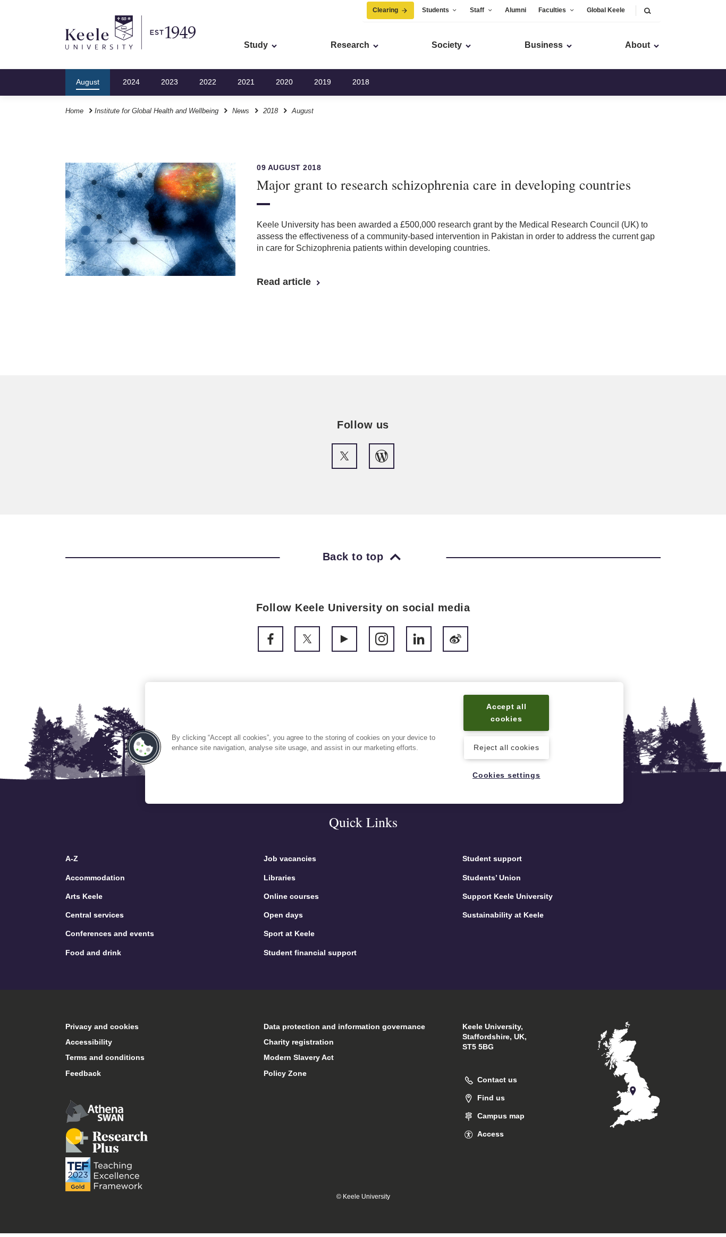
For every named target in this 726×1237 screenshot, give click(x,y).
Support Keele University (507, 896)
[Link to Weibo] (455, 639)
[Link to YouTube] (344, 639)
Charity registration (299, 1042)
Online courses (291, 896)
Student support (492, 858)
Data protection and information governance (344, 1026)
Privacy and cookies (102, 1026)
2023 (169, 82)
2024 (131, 82)
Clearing (385, 10)
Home (74, 111)
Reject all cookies (506, 747)
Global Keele (606, 10)
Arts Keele (84, 896)
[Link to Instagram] (381, 639)
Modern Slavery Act (299, 1057)
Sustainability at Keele (503, 915)
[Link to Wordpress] (381, 456)
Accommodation (95, 877)
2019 (322, 82)
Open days (283, 915)
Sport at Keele (289, 933)
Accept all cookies (506, 712)
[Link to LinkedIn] (419, 639)
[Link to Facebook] (270, 639)
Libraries (280, 877)
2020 (284, 82)
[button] (647, 10)
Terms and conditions (105, 1057)
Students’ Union (491, 877)
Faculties (552, 10)
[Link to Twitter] (344, 456)
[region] (384, 743)
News (240, 111)
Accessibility (88, 1042)
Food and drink (93, 952)
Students (435, 10)
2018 (360, 82)
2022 (207, 82)
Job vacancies (290, 858)
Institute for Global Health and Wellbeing (156, 111)
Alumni (515, 10)
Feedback (83, 1073)
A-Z (71, 858)
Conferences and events (109, 933)
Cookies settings (506, 775)
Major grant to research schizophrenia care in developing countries (444, 184)
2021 (246, 82)
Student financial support (310, 952)
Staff (477, 10)
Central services (94, 915)
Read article (285, 281)
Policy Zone (285, 1073)
